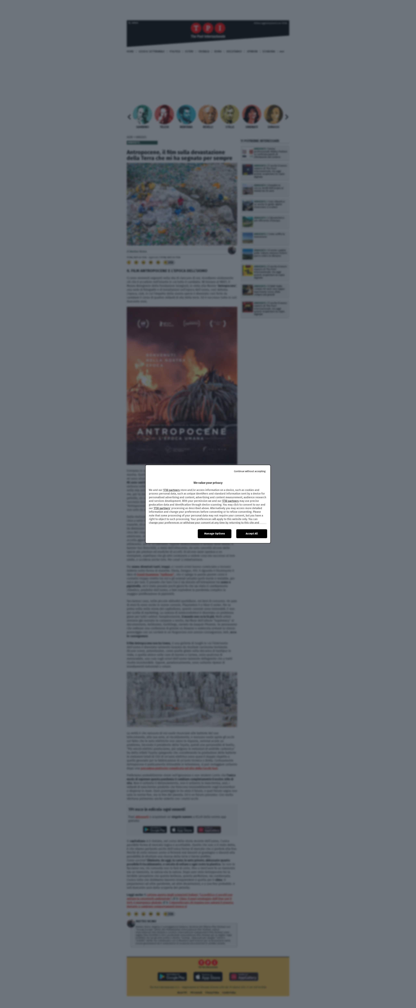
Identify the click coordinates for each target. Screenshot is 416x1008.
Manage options (214, 533)
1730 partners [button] (171, 490)
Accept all (252, 533)
